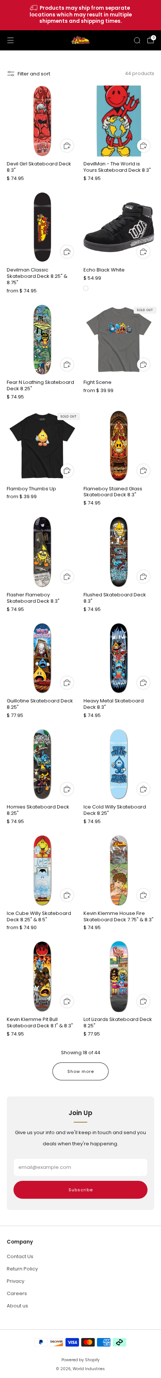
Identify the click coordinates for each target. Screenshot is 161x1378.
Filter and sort (34, 73)
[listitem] (80, 15)
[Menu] (10, 40)
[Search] (137, 40)
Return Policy (22, 1268)
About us (17, 1305)
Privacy (15, 1281)
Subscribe (81, 1190)
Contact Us (20, 1256)
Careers (17, 1293)
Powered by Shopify (80, 1360)
